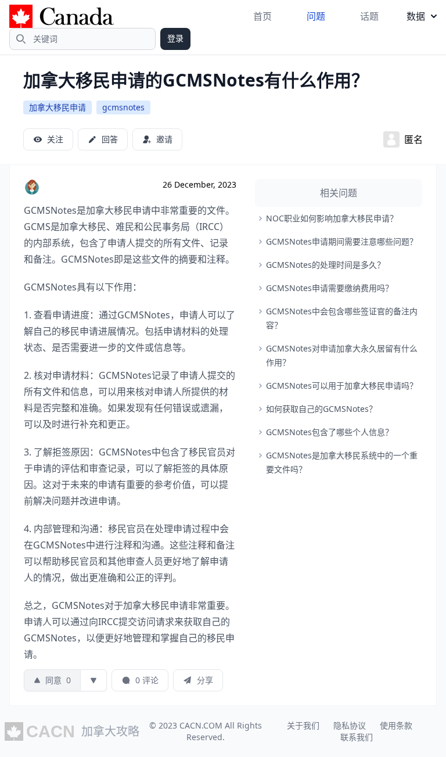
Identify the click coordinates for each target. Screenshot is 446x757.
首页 (262, 16)
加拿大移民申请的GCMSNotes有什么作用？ (196, 80)
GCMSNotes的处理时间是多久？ (325, 264)
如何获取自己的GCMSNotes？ (321, 408)
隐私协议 (349, 725)
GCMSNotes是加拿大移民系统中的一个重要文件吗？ (342, 462)
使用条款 (396, 725)
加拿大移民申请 (57, 107)
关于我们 (303, 725)
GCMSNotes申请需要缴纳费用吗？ (329, 287)
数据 (416, 16)
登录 (175, 38)
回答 (110, 139)
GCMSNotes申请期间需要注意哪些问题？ (342, 241)
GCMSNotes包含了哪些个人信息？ (329, 431)
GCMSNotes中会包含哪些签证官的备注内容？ (342, 318)
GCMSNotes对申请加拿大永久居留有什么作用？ (342, 355)
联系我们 (356, 736)
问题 (316, 16)
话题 (369, 16)
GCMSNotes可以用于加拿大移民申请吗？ (342, 385)
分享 (205, 680)
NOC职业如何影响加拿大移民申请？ (332, 218)
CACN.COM (200, 725)
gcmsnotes (123, 107)
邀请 (164, 139)
